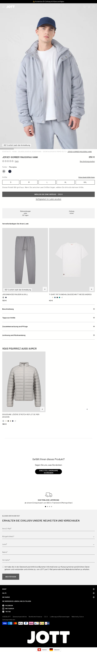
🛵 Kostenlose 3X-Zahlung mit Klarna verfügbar (48, 1)
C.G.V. (46, 616)
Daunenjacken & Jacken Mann (29, 151)
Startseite (6, 151)
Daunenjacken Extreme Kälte (54, 151)
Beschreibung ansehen (87, 161)
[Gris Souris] (3, 171)
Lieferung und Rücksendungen (59, 616)
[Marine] (9, 171)
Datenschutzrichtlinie (20, 616)
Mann (14, 151)
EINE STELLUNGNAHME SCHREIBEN (48, 471)
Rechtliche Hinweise (35, 616)
